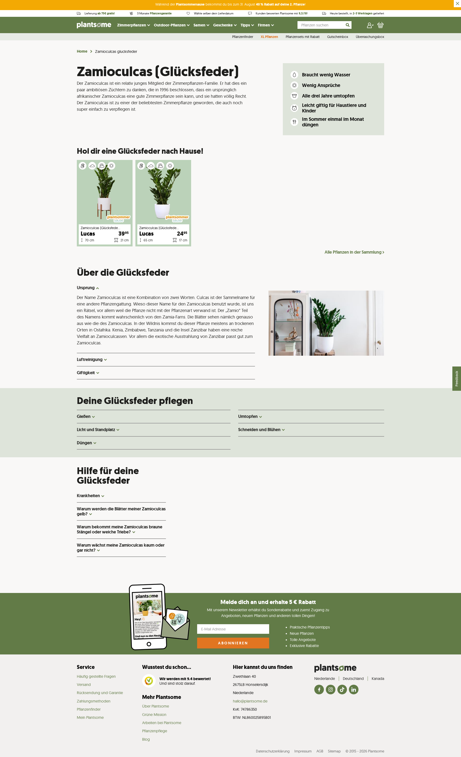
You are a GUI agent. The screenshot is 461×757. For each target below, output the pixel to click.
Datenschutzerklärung (273, 751)
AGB (319, 751)
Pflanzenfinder (242, 37)
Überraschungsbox (370, 37)
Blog (146, 739)
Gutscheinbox (337, 37)
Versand (84, 684)
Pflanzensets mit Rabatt (303, 37)
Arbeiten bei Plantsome (161, 722)
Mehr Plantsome (161, 697)
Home (82, 51)
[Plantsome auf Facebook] (319, 690)
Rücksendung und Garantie (100, 692)
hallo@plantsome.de (250, 701)
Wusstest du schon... (166, 667)
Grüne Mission (154, 714)
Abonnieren (233, 643)
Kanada (378, 678)
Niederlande (324, 678)
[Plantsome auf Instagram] (330, 690)
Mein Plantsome (90, 717)
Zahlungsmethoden (93, 701)
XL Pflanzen (269, 37)
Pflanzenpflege (154, 730)
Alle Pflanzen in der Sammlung (353, 252)
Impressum (303, 751)
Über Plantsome (155, 706)
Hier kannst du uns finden (262, 667)
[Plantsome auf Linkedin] (353, 690)
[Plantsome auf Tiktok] (342, 690)
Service (86, 667)
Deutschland (353, 678)
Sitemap (334, 751)
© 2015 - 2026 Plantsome (365, 751)
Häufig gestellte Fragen (96, 676)
